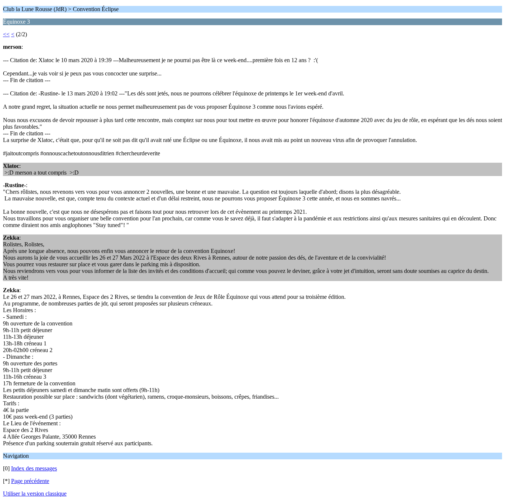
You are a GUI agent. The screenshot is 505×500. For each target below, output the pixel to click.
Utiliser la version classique (35, 493)
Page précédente (30, 481)
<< (6, 34)
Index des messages (34, 468)
